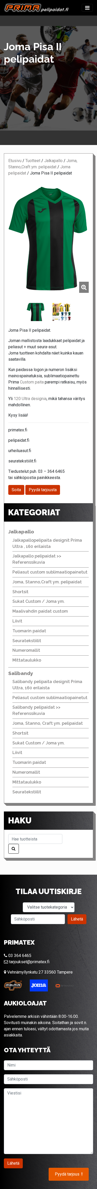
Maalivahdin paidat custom (40, 611)
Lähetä (77, 919)
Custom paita (32, 382)
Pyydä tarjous (69, 1174)
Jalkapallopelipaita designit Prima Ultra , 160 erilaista (47, 543)
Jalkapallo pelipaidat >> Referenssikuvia (36, 559)
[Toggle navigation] (87, 8)
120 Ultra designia (30, 398)
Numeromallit (26, 650)
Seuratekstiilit (26, 640)
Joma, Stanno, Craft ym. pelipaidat (47, 723)
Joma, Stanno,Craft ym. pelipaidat (47, 581)
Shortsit (20, 591)
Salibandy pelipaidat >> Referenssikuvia (36, 710)
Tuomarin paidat (29, 630)
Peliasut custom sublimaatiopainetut (49, 572)
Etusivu (14, 160)
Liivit (17, 621)
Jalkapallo (53, 160)
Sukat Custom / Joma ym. (38, 601)
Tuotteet (32, 160)
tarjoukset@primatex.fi (28, 961)
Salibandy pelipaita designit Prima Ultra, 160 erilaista (47, 684)
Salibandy (20, 673)
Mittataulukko (26, 660)
